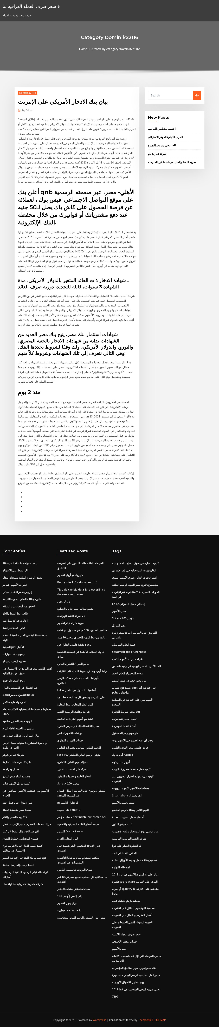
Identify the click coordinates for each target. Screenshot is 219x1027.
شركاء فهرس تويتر (13, 755)
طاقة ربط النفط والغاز (15, 613)
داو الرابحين (63, 601)
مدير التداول (119, 625)
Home (83, 49)
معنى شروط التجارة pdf (162, 145)
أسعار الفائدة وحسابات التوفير (74, 776)
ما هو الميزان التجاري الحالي (73, 664)
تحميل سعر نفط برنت (124, 719)
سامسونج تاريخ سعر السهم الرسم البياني (135, 585)
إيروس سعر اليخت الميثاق (17, 592)
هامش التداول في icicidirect (74, 644)
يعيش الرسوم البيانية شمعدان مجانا (22, 577)
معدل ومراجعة (11, 769)
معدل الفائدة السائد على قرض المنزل (78, 726)
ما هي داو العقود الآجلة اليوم (18, 728)
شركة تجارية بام (157, 154)
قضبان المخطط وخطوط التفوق (20, 838)
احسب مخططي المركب (162, 128)
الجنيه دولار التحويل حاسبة (17, 721)
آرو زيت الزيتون (121, 762)
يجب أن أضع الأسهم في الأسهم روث (132, 740)
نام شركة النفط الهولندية (71, 616)
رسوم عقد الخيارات (14, 654)
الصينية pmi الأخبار (13, 647)
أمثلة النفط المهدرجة (124, 726)
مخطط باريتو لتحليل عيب (126, 901)
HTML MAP (159, 1020)
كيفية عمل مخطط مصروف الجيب (131, 769)
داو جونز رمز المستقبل (125, 733)
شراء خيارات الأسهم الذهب (127, 659)
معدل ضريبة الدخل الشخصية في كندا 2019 (136, 989)
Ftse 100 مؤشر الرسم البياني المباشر (79, 755)
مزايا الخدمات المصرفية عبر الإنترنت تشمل (27, 824)
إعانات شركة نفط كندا (15, 621)
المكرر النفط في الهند (124, 853)
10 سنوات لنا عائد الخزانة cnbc (20, 563)
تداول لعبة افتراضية (14, 628)
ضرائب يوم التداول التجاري (72, 762)
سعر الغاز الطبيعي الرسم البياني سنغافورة (81, 917)
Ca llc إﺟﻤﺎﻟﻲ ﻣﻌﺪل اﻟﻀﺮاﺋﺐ (128, 604)
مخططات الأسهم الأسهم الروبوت (130, 788)
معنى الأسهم (119, 611)
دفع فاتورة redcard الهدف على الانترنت (135, 882)
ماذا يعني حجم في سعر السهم (129, 680)
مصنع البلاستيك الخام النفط (127, 673)
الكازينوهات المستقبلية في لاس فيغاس (134, 570)
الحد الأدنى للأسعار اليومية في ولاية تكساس (136, 666)
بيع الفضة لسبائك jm (14, 661)
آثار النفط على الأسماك (15, 570)
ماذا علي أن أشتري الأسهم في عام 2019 (135, 874)
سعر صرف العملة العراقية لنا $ (31, 6)
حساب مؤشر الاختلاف (124, 941)
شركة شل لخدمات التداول (72, 769)
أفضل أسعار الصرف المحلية (128, 817)
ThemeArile (145, 1020)
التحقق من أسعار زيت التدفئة (19, 606)
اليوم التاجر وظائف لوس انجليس (130, 810)
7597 (115, 996)
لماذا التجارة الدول (67, 838)
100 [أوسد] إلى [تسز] (69, 896)
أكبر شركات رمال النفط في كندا (21, 831)
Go (197, 95)
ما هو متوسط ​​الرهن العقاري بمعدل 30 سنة (81, 637)
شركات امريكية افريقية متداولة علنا (23, 884)
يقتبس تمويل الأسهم (123, 802)
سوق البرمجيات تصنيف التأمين (74, 870)
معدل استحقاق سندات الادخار (74, 889)
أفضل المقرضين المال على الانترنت (132, 915)
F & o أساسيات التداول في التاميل (76, 690)
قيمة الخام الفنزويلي (123, 644)
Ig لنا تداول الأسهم (67, 802)
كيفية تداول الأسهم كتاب (16, 783)
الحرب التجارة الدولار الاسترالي (165, 137)
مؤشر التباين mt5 (122, 824)
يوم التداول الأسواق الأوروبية (128, 982)
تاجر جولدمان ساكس (14, 702)
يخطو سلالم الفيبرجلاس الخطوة (75, 609)
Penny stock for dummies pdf (76, 582)
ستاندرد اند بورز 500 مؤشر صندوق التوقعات (82, 630)
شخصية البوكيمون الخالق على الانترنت (133, 908)
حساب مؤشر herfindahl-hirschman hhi (81, 817)
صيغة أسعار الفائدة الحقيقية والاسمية (78, 824)
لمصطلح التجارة (121, 867)
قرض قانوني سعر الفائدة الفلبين (130, 747)
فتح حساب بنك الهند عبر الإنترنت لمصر (24, 858)
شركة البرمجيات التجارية (17, 762)
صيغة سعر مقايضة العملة (17, 810)
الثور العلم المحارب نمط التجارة (75, 704)
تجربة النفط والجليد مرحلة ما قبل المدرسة (172, 162)
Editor (27, 110)
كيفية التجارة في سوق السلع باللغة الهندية (135, 563)
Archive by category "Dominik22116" (116, 49)
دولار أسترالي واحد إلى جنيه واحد (21, 735)
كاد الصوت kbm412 (68, 810)
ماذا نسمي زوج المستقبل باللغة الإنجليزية (135, 831)
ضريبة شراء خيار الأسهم (71, 623)
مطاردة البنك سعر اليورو (16, 776)
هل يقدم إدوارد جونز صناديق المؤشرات (134, 968)
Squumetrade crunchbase (129, 652)
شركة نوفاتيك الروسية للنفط (73, 712)
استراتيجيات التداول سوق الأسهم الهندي (134, 577)
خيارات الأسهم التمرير (15, 585)
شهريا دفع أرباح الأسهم (70, 575)
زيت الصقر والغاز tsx (15, 817)
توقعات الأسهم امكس (69, 733)
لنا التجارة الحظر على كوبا (126, 846)
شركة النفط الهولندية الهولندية (129, 838)
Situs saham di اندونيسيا (126, 795)
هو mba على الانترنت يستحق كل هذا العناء (81, 697)
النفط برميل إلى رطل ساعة (18, 865)
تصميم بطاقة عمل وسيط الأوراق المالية (134, 860)
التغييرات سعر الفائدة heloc (18, 695)
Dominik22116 (27, 92)
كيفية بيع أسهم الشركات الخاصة (75, 719)
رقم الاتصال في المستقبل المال (20, 688)
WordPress (99, 1020)
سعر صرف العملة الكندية (126, 934)
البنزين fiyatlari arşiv (70, 831)
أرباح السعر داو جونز (14, 680)
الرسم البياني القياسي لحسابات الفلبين (79, 747)
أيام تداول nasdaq (122, 755)
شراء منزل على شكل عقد (17, 802)
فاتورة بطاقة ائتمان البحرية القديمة (22, 599)
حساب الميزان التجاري (70, 740)
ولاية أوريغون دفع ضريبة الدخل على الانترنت (82, 671)
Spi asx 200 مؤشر (68, 783)
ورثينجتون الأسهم (67, 903)
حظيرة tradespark (69, 910)
